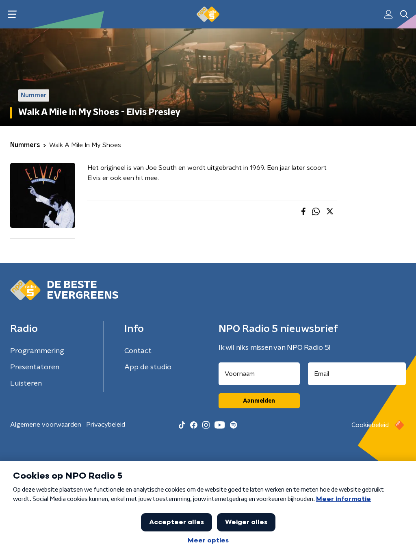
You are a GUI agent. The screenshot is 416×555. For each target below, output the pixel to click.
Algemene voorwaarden (45, 424)
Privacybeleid (105, 424)
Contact (138, 351)
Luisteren (26, 383)
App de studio (147, 367)
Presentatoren (34, 367)
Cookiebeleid (370, 425)
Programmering (37, 351)
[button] (12, 14)
